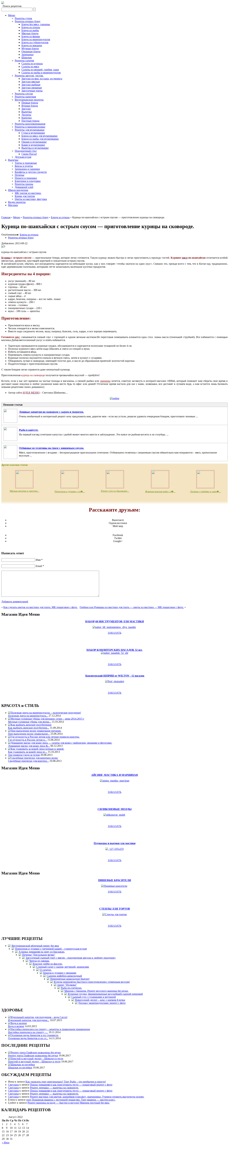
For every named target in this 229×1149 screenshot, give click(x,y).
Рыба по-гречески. (71, 987)
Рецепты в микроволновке (30, 126)
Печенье (19, 175)
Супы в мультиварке (33, 132)
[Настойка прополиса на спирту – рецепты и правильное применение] (49, 1029)
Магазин (13, 205)
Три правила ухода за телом (24, 754)
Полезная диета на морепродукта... (28, 715)
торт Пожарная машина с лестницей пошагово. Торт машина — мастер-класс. (71, 1099)
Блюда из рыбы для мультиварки (40, 138)
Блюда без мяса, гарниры (35, 24)
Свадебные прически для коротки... (28, 760)
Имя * (39, 559)
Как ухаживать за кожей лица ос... (27, 751)
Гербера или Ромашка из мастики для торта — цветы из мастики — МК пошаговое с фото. (132, 607)
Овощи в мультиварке (34, 141)
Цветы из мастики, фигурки (31, 199)
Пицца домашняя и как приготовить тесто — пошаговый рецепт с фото (71, 1084)
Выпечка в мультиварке (35, 147)
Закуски (26, 108)
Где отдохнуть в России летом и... (27, 739)
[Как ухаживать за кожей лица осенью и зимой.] (36, 748)
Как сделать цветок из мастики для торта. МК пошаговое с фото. (40, 607)
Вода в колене (16, 1026)
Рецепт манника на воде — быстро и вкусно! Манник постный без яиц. (68, 1102)
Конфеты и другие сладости (31, 172)
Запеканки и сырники (27, 169)
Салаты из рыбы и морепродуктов (41, 72)
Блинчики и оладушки (28, 181)
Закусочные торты (32, 90)
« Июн (5, 1142)
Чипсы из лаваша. (39, 960)
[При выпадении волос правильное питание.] (34, 730)
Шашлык (26, 57)
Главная (5, 217)
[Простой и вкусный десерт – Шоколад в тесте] (35, 1058)
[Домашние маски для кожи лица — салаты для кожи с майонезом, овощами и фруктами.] (60, 742)
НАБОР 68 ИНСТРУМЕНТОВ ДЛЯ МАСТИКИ (114, 621)
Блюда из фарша (30, 36)
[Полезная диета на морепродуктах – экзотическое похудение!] (44, 712)
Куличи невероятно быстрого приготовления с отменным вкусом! (92, 981)
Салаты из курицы (32, 63)
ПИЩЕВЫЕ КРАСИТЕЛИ (114, 880)
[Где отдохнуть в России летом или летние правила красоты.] (44, 736)
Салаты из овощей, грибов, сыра (40, 69)
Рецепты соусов (24, 93)
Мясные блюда (29, 33)
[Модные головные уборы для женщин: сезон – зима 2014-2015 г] (46, 718)
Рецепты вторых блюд (27, 21)
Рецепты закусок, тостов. (29, 75)
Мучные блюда (30, 48)
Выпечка (26, 111)
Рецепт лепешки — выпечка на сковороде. (54, 1087)
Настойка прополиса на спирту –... (28, 1032)
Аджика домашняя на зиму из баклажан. (42, 951)
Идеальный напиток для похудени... (28, 1020)
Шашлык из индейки (20, 1067)
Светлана (13, 1084)
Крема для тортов (25, 196)
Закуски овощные (31, 87)
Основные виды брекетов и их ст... (28, 1038)
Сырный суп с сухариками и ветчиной (93, 996)
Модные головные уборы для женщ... (29, 721)
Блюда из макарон (31, 45)
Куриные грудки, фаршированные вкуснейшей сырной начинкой (105, 993)
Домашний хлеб (24, 187)
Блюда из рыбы (30, 30)
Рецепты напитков (25, 96)
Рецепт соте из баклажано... (115, 491)
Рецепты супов (23, 18)
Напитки (26, 117)
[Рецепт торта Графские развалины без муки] (34, 1052)
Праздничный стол (26, 150)
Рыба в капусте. (28, 430)
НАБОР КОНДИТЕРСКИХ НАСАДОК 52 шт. (114, 649)
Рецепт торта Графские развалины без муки (33, 1055)
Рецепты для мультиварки (29, 129)
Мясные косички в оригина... (24, 491)
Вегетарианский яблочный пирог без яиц (35, 945)
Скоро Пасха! (29, 153)
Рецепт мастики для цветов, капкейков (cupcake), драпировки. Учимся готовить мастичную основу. (87, 1096)
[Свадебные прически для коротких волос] (33, 757)
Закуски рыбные (30, 84)
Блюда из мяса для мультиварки (39, 135)
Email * (40, 566)
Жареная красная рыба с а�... (160, 491)
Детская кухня (23, 157)
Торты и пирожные (26, 163)
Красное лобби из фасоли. (48, 963)
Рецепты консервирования (30, 123)
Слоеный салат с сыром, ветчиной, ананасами (62, 966)
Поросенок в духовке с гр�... (70, 491)
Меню (11, 15)
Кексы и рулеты (24, 166)
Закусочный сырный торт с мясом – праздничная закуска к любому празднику (71, 957)
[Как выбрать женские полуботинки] (29, 724)
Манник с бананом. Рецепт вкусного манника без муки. (96, 990)
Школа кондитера (18, 190)
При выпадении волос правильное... (29, 733)
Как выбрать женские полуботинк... (28, 727)
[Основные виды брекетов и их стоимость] (33, 1035)
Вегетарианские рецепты (29, 99)
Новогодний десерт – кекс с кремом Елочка (100, 1000)
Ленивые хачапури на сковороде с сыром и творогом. (51, 411)
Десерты (26, 114)
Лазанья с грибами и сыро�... (205, 491)
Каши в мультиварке (33, 144)
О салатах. (46, 969)
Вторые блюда (29, 105)
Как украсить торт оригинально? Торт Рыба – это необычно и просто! (65, 1081)
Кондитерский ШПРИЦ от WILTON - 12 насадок (114, 675)
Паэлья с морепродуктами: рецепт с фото (102, 1003)
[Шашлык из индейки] (21, 1064)
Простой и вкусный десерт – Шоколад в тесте (34, 1061)
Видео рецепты (17, 202)
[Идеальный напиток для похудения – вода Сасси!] (37, 1017)
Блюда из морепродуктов (35, 39)
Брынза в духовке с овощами (59, 972)
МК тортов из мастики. (28, 193)
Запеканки (27, 54)
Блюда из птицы (30, 27)
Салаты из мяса (30, 66)
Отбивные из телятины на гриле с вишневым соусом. (51, 448)
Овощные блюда (30, 51)
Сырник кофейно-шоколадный (64, 975)
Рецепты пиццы (24, 184)
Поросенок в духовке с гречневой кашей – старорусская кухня (51, 948)
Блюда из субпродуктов (34, 42)
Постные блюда (30, 120)
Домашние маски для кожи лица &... (29, 745)
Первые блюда (29, 102)
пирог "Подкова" (67, 984)
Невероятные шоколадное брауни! (70, 978)
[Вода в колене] (17, 1023)
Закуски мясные (30, 81)
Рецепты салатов (24, 60)
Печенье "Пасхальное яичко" (38, 954)
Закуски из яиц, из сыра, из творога (41, 78)
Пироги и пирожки (26, 178)
